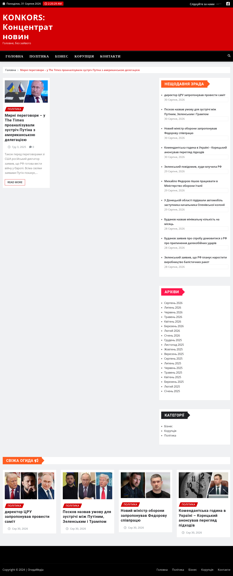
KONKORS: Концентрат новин (28, 26)
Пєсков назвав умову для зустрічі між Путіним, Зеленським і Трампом (87, 517)
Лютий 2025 (172, 386)
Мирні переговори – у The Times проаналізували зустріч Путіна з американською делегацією (80, 70)
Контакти (110, 56)
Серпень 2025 (173, 358)
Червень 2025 (173, 368)
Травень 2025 (173, 372)
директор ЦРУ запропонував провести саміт (194, 95)
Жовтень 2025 (173, 349)
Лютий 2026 (172, 331)
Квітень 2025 (172, 377)
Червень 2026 (173, 312)
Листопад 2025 (174, 345)
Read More (15, 182)
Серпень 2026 (173, 303)
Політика (39, 56)
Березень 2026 (174, 326)
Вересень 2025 (174, 354)
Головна (14, 56)
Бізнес (61, 56)
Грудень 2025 (173, 340)
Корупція (84, 56)
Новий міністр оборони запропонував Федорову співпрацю (144, 515)
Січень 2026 (172, 335)
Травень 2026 (173, 317)
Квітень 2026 (172, 321)
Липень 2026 (172, 307)
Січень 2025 (172, 391)
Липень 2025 (172, 363)
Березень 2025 (174, 382)
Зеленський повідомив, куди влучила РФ (193, 167)
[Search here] (229, 55)
